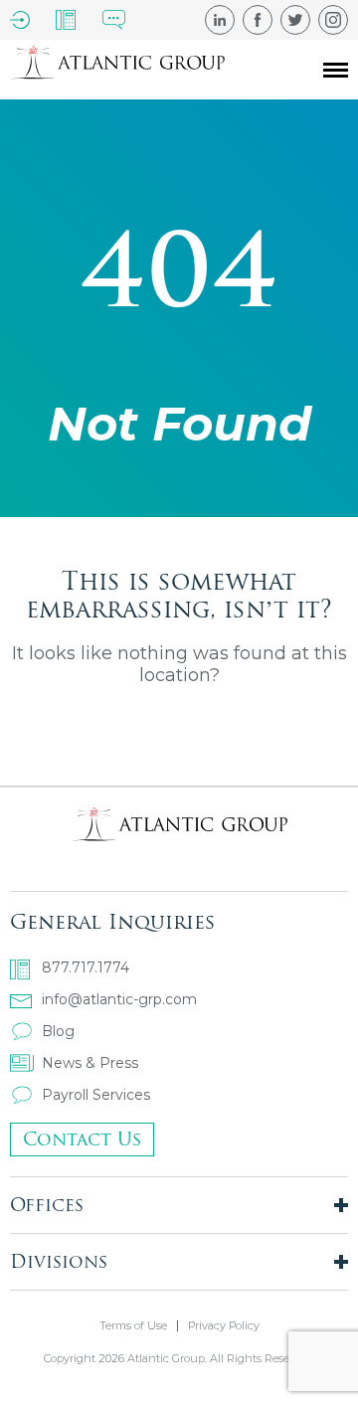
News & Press (90, 1063)
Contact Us (82, 1139)
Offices (47, 1204)
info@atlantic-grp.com (119, 999)
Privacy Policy (224, 1325)
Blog (58, 1031)
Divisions (58, 1261)
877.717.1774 (85, 967)
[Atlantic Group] (117, 69)
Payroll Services (96, 1095)
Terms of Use (133, 1325)
